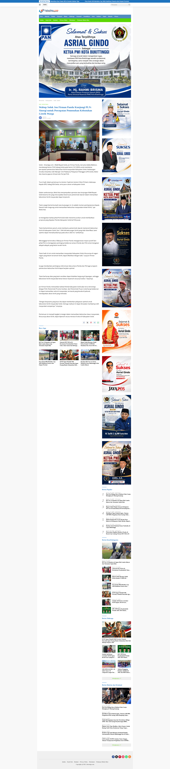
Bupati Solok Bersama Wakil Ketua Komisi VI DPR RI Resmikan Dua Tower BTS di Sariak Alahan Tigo (88, 344)
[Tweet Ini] (87, 322)
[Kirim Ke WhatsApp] (98, 322)
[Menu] (40, 4)
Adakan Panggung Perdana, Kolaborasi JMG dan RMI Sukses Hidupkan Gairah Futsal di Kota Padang (124, 671)
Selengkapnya (116, 678)
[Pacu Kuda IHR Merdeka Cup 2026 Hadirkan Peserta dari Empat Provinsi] (48, 355)
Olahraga (71, 16)
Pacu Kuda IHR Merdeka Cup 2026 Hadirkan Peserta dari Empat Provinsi (61, 1)
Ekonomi (59, 16)
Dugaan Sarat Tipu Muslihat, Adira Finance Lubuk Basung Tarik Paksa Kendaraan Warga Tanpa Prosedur (116, 727)
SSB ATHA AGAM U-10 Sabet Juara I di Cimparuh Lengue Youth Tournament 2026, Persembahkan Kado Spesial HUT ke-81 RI (108, 671)
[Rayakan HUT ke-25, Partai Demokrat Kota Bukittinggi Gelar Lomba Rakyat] (90, 355)
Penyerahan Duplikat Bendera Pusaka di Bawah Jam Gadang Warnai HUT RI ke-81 (117, 533)
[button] (129, 4)
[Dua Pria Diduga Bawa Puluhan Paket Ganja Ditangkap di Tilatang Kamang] (116, 696)
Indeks (45, 4)
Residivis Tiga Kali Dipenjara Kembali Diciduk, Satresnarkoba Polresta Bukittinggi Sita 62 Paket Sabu (115, 733)
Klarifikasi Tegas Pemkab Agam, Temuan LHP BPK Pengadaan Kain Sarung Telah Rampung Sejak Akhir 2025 (117, 514)
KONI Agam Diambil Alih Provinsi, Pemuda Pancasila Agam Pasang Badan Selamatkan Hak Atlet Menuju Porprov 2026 (69, 363)
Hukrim (47, 16)
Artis (93, 16)
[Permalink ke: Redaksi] (40, 117)
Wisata (116, 16)
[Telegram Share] (94, 322)
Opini (104, 16)
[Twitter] (116, 756)
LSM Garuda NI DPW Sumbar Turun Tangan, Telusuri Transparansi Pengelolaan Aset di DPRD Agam (115, 739)
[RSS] (129, 756)
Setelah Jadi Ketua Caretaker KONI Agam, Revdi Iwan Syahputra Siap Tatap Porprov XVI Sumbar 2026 (120, 601)
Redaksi (55, 20)
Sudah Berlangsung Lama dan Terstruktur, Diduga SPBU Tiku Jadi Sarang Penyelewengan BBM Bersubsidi (116, 720)
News (41, 16)
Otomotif (78, 16)
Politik (53, 16)
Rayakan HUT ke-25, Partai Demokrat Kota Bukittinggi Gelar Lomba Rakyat (90, 363)
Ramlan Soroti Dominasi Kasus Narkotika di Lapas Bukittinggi (118, 526)
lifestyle (110, 16)
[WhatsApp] (126, 756)
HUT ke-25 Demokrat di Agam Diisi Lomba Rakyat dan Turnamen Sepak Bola (47, 344)
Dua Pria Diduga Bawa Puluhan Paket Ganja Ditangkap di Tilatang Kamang (118, 495)
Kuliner (99, 16)
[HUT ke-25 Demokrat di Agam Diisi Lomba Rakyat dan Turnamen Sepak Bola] (48, 335)
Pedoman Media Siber (83, 20)
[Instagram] (123, 756)
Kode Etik (48, 20)
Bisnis (65, 16)
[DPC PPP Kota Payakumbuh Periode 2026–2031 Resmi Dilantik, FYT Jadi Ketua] (106, 610)
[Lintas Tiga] (48, 10)
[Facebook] (113, 756)
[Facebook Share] (84, 322)
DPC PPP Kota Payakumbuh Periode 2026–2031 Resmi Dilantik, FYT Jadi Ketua (120, 609)
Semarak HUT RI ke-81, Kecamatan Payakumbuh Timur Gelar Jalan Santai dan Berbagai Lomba (68, 344)
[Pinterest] (119, 756)
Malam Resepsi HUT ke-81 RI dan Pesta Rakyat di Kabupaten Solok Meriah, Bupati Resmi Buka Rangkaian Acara (118, 520)
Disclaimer (72, 20)
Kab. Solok (42, 104)
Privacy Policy (63, 20)
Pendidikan (87, 16)
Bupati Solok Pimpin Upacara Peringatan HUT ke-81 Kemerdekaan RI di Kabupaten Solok (117, 507)
